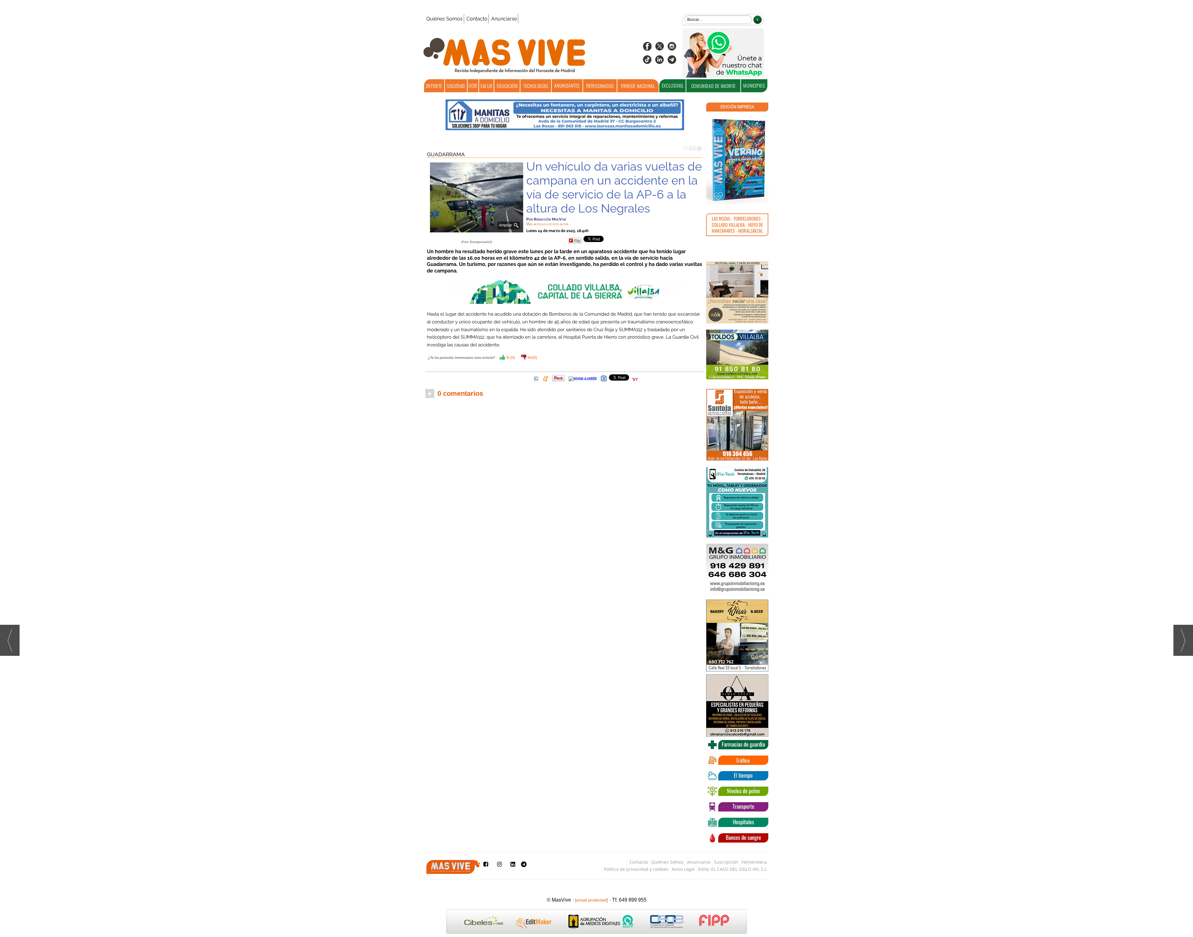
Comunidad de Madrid (713, 85)
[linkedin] (659, 61)
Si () (510, 357)
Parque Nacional (638, 85)
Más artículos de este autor (547, 224)
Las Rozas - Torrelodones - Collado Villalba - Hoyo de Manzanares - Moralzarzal (737, 224)
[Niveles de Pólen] (737, 791)
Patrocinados (600, 85)
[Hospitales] (737, 822)
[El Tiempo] (737, 776)
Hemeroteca (754, 862)
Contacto (476, 19)
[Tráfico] (737, 760)
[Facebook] (647, 48)
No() (532, 357)
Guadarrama (446, 154)
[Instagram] (672, 48)
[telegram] (672, 61)
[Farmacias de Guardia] (737, 744)
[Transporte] (737, 807)
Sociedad (456, 85)
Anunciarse (504, 19)
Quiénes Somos (444, 19)
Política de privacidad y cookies (636, 869)
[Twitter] (659, 48)
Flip (577, 240)
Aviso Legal (683, 869)
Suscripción (726, 862)
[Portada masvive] (737, 160)
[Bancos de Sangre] (737, 838)
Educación (507, 85)
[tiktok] (647, 61)
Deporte (434, 85)
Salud (486, 85)
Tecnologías (535, 85)
